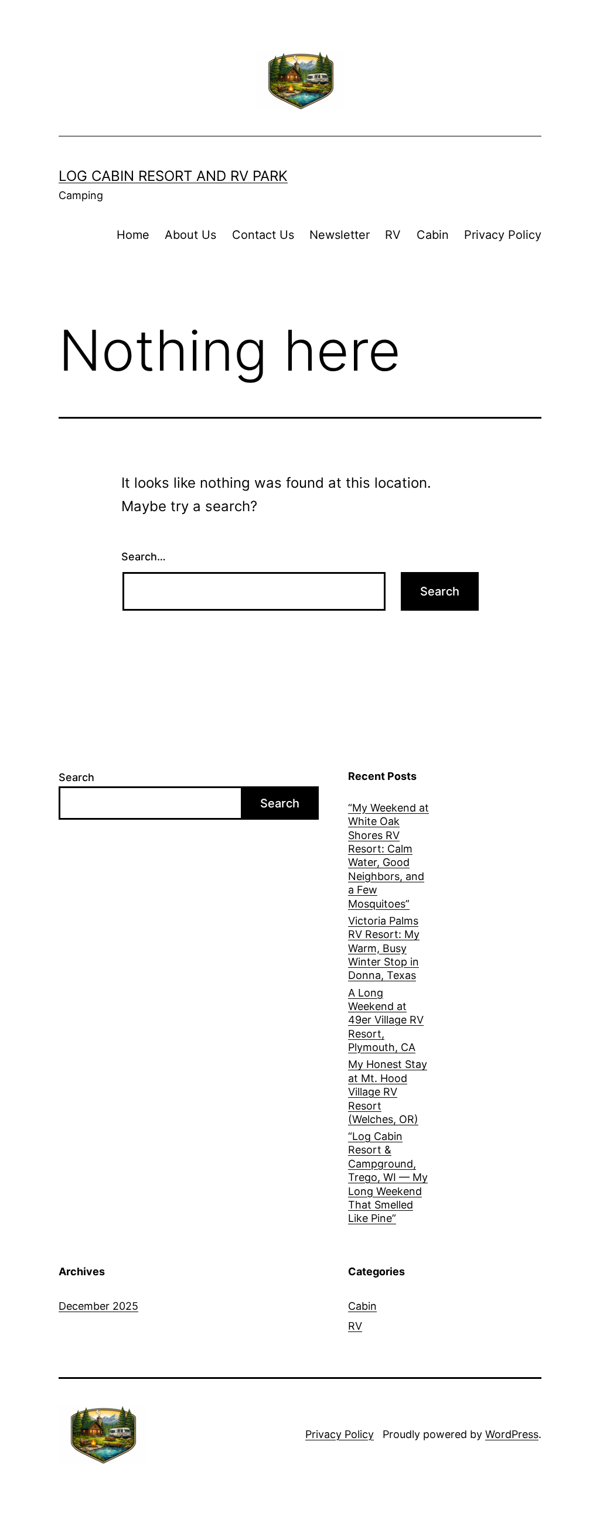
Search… (143, 556)
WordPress (511, 1434)
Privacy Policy (502, 235)
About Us (190, 235)
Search (76, 777)
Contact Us (263, 235)
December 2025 (98, 1306)
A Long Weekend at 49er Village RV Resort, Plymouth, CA (386, 1020)
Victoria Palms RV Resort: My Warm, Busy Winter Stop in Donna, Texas (384, 948)
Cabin (433, 235)
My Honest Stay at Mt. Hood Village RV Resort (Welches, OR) (387, 1091)
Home (133, 235)
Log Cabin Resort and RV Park (173, 175)
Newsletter (339, 235)
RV (393, 235)
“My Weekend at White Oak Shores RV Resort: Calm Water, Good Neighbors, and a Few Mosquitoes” (388, 856)
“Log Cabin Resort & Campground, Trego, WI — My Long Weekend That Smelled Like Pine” (388, 1177)
